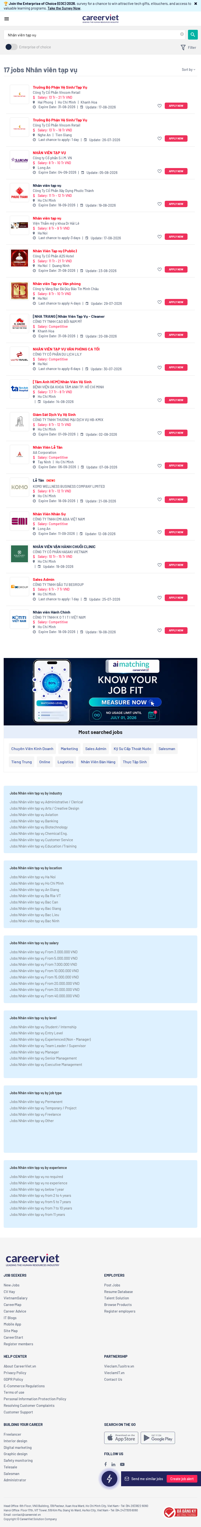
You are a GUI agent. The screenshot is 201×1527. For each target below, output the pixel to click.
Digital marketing (18, 1447)
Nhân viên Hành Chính (51, 612)
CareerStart (13, 1337)
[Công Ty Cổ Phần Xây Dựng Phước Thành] (19, 192)
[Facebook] (105, 1464)
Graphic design (15, 1454)
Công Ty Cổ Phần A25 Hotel (53, 256)
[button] (195, 3)
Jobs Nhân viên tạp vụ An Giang (34, 889)
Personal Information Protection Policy (35, 1399)
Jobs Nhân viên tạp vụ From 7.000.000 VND (43, 964)
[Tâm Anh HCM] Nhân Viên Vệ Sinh (62, 381)
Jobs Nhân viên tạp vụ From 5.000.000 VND (43, 958)
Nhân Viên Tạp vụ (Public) (55, 250)
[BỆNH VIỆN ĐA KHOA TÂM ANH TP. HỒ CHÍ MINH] (19, 389)
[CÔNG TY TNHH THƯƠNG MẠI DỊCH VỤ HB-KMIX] (19, 421)
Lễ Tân (44, 480)
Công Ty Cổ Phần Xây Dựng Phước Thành (63, 191)
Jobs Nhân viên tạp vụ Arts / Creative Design (44, 808)
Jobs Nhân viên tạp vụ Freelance (35, 1114)
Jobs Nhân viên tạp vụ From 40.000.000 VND (44, 996)
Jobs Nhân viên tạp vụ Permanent (36, 1101)
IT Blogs (10, 1317)
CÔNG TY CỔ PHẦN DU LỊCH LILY (57, 354)
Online (44, 761)
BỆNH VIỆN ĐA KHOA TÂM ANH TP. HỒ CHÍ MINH (68, 387)
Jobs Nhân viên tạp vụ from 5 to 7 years (40, 1201)
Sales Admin (43, 579)
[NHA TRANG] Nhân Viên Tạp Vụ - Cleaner (69, 316)
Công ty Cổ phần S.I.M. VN (52, 158)
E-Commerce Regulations (24, 1386)
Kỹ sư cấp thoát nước (132, 748)
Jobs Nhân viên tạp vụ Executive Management (46, 1064)
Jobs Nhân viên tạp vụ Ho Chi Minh (37, 883)
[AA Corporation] (19, 454)
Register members (18, 1344)
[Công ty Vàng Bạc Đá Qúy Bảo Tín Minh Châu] (19, 290)
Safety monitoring (18, 1460)
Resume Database (118, 1291)
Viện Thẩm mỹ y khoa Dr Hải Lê (56, 223)
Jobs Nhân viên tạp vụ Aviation (34, 814)
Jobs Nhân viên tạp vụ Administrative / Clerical (46, 802)
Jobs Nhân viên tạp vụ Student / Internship (43, 1027)
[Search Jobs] (193, 35)
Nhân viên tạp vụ (47, 185)
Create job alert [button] (182, 1479)
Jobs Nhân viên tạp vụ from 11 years (37, 1214)
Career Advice (15, 1311)
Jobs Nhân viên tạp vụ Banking (34, 821)
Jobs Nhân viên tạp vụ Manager (34, 1052)
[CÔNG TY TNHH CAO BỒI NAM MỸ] (19, 323)
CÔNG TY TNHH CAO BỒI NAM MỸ (57, 321)
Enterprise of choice (35, 47)
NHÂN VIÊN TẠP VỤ (49, 152)
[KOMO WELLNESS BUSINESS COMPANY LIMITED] (19, 487)
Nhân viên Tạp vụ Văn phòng (57, 283)
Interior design (15, 1441)
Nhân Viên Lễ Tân (48, 447)
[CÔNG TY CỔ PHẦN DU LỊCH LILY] (19, 356)
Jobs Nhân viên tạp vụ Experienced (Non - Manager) (50, 1039)
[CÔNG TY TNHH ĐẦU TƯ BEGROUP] (19, 586)
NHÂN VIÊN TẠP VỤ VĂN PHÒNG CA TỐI (66, 349)
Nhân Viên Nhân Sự (49, 513)
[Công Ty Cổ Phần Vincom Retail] (19, 94)
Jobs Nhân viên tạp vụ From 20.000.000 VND (44, 983)
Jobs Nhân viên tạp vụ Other (32, 1120)
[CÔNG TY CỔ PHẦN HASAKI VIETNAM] (19, 553)
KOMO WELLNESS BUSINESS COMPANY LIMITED (69, 486)
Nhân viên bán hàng (98, 761)
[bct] (180, 1512)
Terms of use (14, 1392)
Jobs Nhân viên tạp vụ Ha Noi (33, 877)
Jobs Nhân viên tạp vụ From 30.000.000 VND (44, 989)
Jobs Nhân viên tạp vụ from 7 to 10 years (41, 1208)
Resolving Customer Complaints (29, 1405)
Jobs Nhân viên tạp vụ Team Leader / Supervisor (48, 1045)
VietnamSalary (15, 1298)
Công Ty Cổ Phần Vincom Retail (56, 92)
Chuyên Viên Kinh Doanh (32, 748)
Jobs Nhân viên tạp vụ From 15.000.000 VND (44, 977)
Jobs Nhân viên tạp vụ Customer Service (41, 840)
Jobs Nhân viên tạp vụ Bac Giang (35, 908)
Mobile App (12, 1324)
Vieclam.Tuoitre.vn (119, 1366)
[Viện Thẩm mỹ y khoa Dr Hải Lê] (19, 225)
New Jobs (11, 1285)
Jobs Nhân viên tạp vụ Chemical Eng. (39, 833)
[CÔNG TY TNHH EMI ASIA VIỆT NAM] (19, 521)
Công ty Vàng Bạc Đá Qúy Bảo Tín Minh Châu (66, 289)
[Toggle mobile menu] (7, 18)
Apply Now (176, 105)
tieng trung (21, 761)
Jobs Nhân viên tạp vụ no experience (38, 1183)
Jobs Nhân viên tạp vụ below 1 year (37, 1189)
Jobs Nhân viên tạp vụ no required (36, 1176)
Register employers (119, 1311)
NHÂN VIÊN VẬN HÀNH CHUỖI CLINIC (64, 546)
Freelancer (12, 1434)
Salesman (167, 748)
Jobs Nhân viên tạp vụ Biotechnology (39, 827)
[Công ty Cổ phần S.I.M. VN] (19, 159)
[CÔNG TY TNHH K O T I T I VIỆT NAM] (19, 619)
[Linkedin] (113, 1464)
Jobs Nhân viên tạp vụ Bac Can (34, 902)
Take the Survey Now (64, 8)
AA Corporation (44, 452)
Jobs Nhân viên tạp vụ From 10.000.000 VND (44, 970)
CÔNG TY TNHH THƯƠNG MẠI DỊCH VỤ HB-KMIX (68, 420)
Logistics (66, 761)
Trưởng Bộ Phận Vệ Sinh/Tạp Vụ (60, 87)
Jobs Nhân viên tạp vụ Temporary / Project (43, 1108)
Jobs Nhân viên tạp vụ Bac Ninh (34, 921)
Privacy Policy (15, 1372)
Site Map (11, 1330)
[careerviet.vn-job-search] (121, 1438)
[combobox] (94, 35)
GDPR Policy (13, 1379)
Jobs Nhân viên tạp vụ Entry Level (36, 1033)
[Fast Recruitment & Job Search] (100, 18)
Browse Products (118, 1304)
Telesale (10, 1467)
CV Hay (9, 1291)
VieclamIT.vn (114, 1372)
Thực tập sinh (135, 761)
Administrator (15, 1480)
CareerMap (12, 1304)
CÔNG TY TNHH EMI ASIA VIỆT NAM (59, 519)
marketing (69, 748)
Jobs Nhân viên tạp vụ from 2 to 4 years (40, 1195)
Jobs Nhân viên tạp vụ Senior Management (43, 1058)
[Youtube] (122, 1464)
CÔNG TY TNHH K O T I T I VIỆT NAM (59, 617)
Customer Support (18, 1412)
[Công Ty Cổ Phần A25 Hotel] (19, 258)
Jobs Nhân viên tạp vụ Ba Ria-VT (35, 895)
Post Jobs (112, 1285)
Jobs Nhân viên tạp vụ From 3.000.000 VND (43, 952)
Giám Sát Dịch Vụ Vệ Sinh (54, 414)
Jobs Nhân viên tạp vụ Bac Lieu (34, 914)
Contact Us (113, 1379)
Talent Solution (116, 1298)
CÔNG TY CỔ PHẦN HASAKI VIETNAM (60, 552)
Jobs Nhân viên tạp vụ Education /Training (43, 846)
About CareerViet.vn (20, 1366)
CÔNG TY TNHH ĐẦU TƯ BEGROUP (58, 585)
